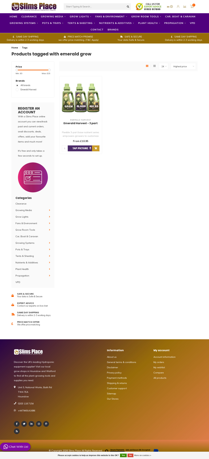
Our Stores (113, 398)
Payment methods (117, 377)
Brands (113, 29)
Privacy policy (114, 372)
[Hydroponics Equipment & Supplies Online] (34, 6)
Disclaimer (112, 367)
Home (13, 16)
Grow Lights (79, 16)
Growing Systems (23, 23)
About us (112, 356)
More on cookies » (142, 455)
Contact (97, 29)
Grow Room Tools (145, 16)
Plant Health (148, 23)
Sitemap (111, 393)
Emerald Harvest (28, 89)
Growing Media (52, 16)
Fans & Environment (110, 16)
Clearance (29, 16)
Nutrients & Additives (115, 23)
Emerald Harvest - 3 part (81, 123)
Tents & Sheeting (80, 23)
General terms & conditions (121, 362)
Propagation (173, 23)
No (130, 455)
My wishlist (159, 367)
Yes (123, 455)
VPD (192, 23)
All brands (25, 85)
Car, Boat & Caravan (180, 16)
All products (159, 377)
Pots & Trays (51, 23)
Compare (158, 372)
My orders (158, 362)
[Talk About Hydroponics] (149, 6)
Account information (164, 356)
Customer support (117, 388)
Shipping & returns (117, 383)
